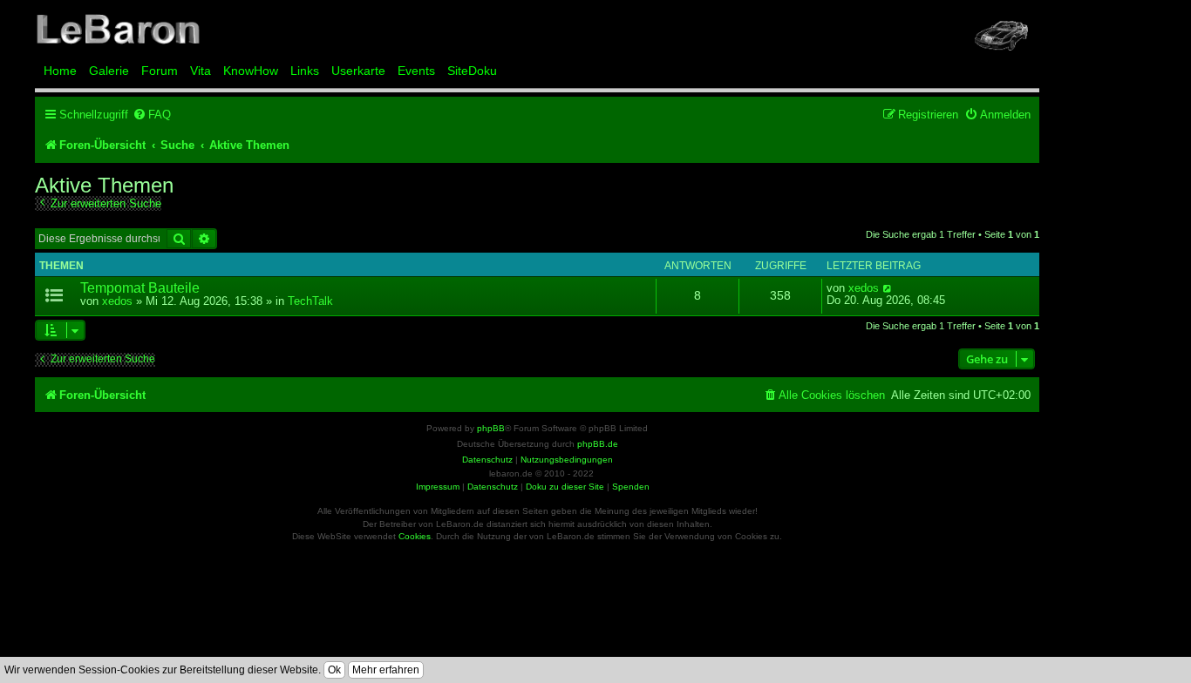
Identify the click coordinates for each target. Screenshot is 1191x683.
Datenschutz (492, 486)
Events (416, 71)
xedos (117, 301)
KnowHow (250, 71)
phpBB (491, 428)
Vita (200, 71)
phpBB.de (597, 444)
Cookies (414, 536)
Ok (334, 670)
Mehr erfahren (385, 670)
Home (60, 71)
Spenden (631, 486)
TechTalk (310, 301)
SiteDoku (472, 71)
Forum (159, 71)
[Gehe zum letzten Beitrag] (888, 288)
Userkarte (358, 71)
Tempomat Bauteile (140, 288)
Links (304, 71)
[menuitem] (152, 114)
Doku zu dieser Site (565, 486)
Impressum (437, 486)
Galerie (109, 71)
